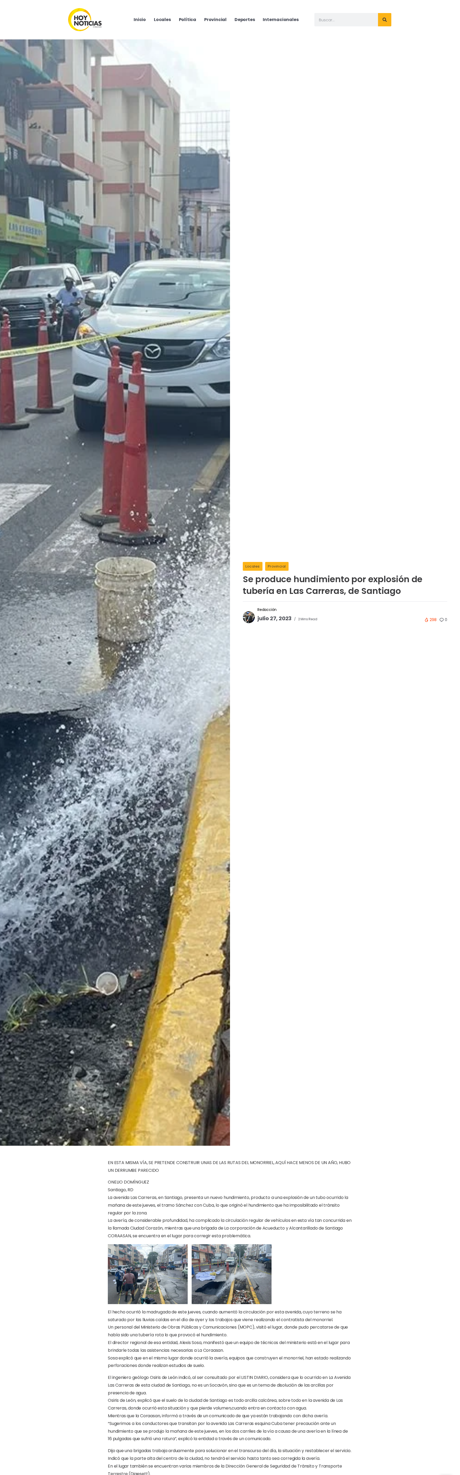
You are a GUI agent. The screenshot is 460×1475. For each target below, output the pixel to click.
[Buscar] (384, 19)
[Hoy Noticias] (85, 19)
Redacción (267, 609)
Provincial (277, 566)
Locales (252, 566)
